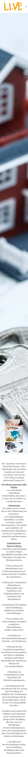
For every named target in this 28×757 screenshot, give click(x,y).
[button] (26, 6)
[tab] (14, 424)
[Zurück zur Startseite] (13, 6)
